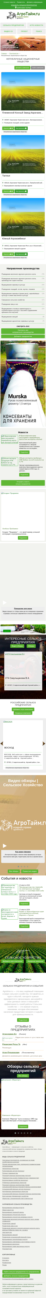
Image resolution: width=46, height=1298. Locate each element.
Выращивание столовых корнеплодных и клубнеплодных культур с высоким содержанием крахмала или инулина (23, 310)
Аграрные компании (23, 713)
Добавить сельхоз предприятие (24, 5)
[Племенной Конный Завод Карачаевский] (23, 91)
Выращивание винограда (10, 1244)
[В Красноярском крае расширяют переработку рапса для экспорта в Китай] (10, 444)
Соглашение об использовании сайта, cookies (17, 1279)
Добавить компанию (22, 68)
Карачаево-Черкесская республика (25, 7)
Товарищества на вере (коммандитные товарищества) (20, 1178)
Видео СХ (8, 31)
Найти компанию (38, 68)
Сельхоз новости (9, 2)
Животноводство (8, 1210)
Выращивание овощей (23, 317)
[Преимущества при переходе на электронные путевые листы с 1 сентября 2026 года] (10, 894)
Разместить (21, 2)
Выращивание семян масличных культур (16, 1246)
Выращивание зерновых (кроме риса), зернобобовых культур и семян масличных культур (23, 294)
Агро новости (36, 25)
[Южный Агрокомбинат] (23, 217)
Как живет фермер (23, 852)
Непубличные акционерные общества (15, 1191)
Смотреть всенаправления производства (23, 331)
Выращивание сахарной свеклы (13, 1212)
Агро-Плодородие (10, 1053)
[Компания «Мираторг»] (23, 1096)
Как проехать (20, 128)
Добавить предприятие (23, 336)
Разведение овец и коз (23, 304)
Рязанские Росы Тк (11, 1044)
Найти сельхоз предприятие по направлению (21, 1272)
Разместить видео (30, 871)
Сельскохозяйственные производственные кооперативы (21, 1194)
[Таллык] (23, 154)
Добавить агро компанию (23, 709)
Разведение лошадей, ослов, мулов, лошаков (23, 289)
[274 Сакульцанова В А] (23, 664)
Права (4, 1265)
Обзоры (31, 646)
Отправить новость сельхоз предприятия (23, 483)
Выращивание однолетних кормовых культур (23, 321)
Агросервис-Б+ (9, 1034)
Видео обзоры (17, 646)
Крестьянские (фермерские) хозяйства (15, 1196)
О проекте (5, 1258)
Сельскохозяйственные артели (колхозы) (16, 1189)
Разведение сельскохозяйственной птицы (16, 1237)
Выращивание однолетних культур (14, 1215)
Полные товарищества (10, 1173)
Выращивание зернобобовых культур (14, 1239)
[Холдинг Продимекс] (23, 509)
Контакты (5, 1260)
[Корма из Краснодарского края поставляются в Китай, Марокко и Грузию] (10, 918)
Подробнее (24, 452)
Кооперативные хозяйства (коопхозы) (15, 1180)
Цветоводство (7, 1232)
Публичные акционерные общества (14, 1182)
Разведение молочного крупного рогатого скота (23, 274)
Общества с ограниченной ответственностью (17, 1198)
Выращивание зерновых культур (23, 285)
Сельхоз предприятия (13, 25)
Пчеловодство (7, 1249)
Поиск (39, 31)
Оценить (7, 128)
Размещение (6, 1262)
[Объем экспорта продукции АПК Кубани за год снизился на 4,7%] (10, 466)
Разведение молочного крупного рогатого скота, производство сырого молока (23, 279)
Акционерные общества (10, 1168)
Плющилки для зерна (23, 608)
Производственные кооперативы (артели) (16, 1175)
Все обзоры (13, 871)
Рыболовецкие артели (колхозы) (13, 1171)
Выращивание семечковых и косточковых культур (18, 1242)
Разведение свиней (9, 1223)
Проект (24, 31)
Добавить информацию (34, 2)
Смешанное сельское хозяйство (23, 300)
